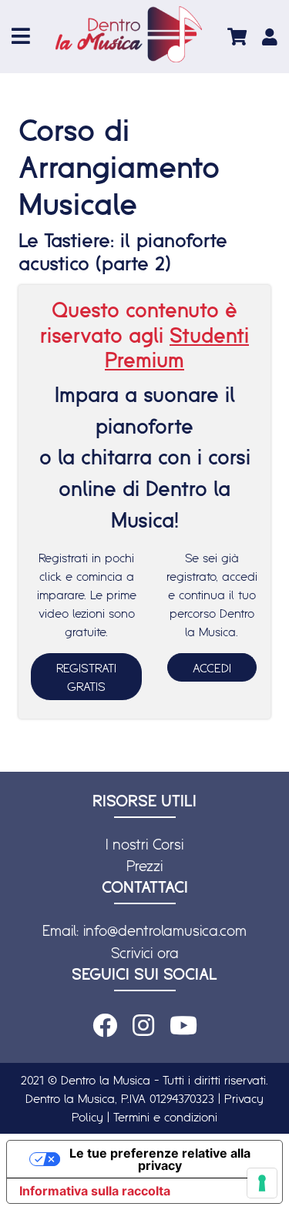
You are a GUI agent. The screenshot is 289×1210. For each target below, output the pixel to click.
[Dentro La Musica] (128, 34)
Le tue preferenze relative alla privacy (159, 1159)
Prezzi (144, 865)
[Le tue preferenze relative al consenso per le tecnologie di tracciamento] (262, 1183)
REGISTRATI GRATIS (86, 677)
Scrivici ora (145, 953)
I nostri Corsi (144, 844)
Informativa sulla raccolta (94, 1190)
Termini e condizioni (165, 1117)
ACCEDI (212, 667)
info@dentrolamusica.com (165, 930)
